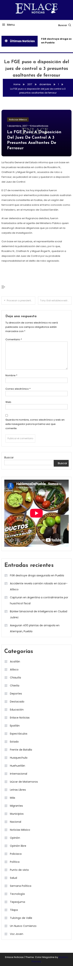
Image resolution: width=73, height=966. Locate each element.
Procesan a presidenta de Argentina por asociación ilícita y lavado (21, 300)
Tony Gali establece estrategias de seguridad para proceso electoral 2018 (56, 300)
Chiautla (15, 677)
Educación (17, 709)
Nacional (15, 822)
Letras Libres (18, 790)
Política (14, 862)
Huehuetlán (17, 766)
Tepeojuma (17, 902)
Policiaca (16, 854)
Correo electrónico (18, 389)
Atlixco (14, 669)
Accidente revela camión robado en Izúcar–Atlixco (39, 586)
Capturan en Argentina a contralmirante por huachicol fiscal (39, 600)
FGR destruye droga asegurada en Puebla (37, 575)
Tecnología (17, 894)
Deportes (16, 693)
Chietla (14, 685)
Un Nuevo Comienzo (23, 926)
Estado (14, 742)
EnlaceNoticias (39, 126)
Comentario (13, 339)
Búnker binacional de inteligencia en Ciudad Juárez (38, 614)
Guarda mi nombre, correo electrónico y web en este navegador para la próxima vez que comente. (35, 424)
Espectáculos (18, 733)
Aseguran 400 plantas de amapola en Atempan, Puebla (35, 628)
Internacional (18, 774)
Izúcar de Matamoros (24, 782)
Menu (11, 25)
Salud (13, 878)
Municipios (17, 814)
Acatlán (15, 661)
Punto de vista (19, 870)
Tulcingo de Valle (21, 918)
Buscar (62, 25)
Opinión (15, 838)
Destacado (17, 701)
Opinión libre (18, 846)
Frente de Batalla (21, 750)
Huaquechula (18, 758)
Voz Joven (16, 934)
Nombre (11, 375)
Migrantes (16, 806)
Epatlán (15, 725)
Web (8, 402)
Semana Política (20, 886)
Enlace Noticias (20, 717)
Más (12, 798)
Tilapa (14, 910)
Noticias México (18, 119)
